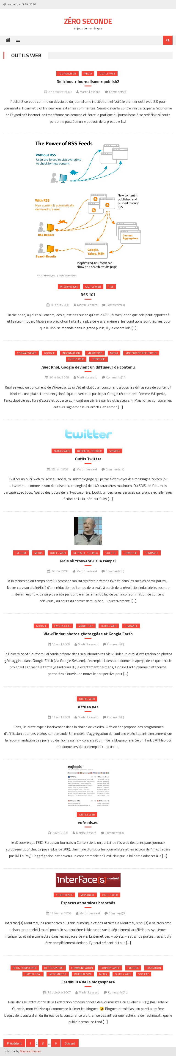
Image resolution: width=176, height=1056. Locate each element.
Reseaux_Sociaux (89, 451)
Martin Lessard (90, 91)
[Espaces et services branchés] (87, 880)
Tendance (152, 553)
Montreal (87, 895)
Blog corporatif (25, 968)
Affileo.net (88, 707)
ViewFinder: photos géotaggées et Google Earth (88, 633)
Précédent (14, 1043)
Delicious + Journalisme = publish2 (88, 81)
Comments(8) (115, 571)
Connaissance (26, 353)
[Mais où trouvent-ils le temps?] (87, 530)
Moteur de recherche (141, 353)
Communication (82, 968)
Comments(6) (118, 91)
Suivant (70, 1043)
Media (88, 73)
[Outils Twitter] (87, 433)
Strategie (98, 359)
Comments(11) (116, 377)
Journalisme (67, 73)
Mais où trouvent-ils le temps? (88, 561)
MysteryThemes (30, 1051)
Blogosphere (53, 968)
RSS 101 (88, 294)
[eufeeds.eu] (87, 785)
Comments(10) (118, 992)
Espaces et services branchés (88, 902)
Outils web (107, 73)
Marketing (95, 353)
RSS (111, 286)
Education (153, 968)
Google (49, 353)
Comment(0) (115, 644)
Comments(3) (116, 304)
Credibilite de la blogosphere (88, 981)
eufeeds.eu (88, 822)
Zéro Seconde (88, 21)
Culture (21, 553)
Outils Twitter (88, 458)
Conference (64, 895)
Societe (110, 553)
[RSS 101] (87, 209)
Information (69, 286)
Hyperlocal (62, 626)
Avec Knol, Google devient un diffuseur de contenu (88, 367)
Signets (114, 451)
